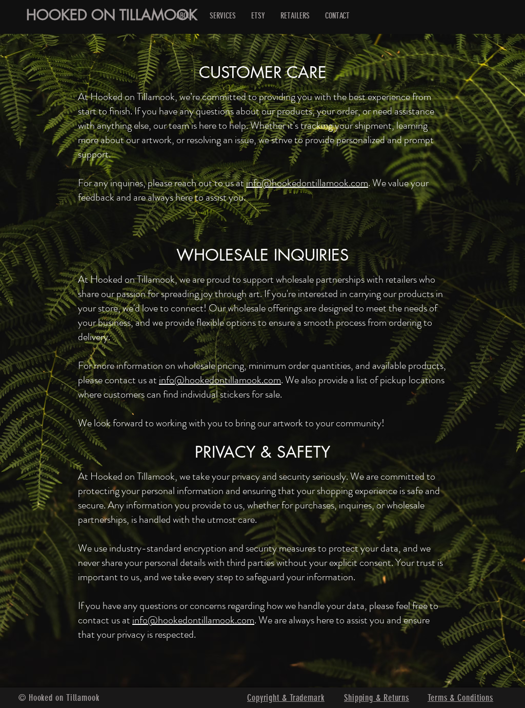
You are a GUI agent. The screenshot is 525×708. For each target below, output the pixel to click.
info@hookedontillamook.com (307, 182)
